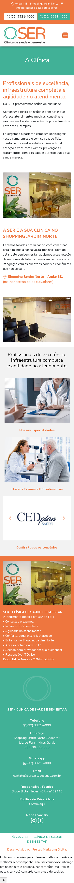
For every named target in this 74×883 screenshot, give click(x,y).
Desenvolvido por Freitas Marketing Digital (37, 849)
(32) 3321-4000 (22, 16)
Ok (4, 880)
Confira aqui (37, 804)
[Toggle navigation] (65, 35)
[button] (10, 518)
